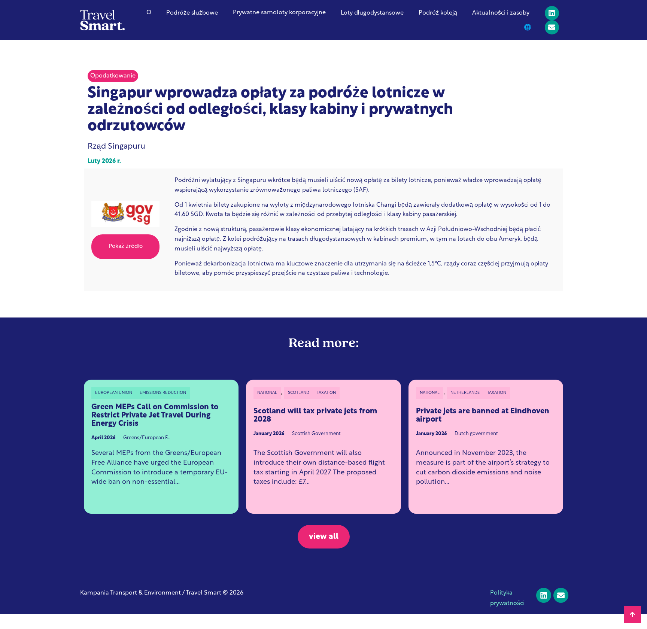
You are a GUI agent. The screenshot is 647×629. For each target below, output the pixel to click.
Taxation (326, 393)
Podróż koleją (438, 13)
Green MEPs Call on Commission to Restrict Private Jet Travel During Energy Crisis (154, 416)
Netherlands (465, 393)
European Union (113, 393)
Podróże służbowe (192, 13)
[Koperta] (552, 27)
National (267, 393)
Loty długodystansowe (372, 13)
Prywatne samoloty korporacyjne (279, 13)
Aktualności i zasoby (500, 13)
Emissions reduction (163, 393)
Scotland (298, 393)
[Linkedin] (552, 13)
